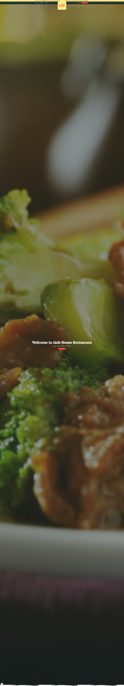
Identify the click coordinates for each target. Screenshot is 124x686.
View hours (56, 0)
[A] (2, 684)
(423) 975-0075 (86, 0)
